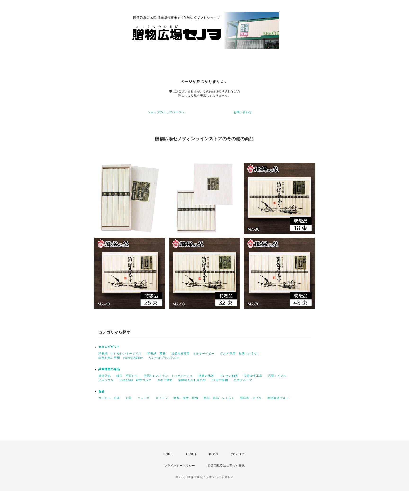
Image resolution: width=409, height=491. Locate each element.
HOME (168, 454)
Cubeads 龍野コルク (135, 380)
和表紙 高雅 (156, 353)
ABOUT (191, 454)
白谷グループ (243, 380)
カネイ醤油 (165, 380)
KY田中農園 (220, 380)
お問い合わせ (243, 112)
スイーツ (162, 398)
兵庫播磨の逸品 (109, 369)
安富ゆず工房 (253, 375)
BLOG (213, 454)
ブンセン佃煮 (229, 375)
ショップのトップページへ (166, 112)
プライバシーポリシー (179, 465)
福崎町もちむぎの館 (192, 380)
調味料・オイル (251, 398)
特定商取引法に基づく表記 (226, 465)
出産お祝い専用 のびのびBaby (120, 357)
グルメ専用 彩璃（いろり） (240, 353)
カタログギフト (109, 347)
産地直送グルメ (278, 398)
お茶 (129, 398)
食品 (101, 391)
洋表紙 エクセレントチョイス (120, 353)
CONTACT (238, 454)
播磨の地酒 (206, 375)
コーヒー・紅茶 (109, 398)
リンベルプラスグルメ (164, 357)
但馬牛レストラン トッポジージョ (168, 375)
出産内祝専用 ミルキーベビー (192, 353)
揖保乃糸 (104, 375)
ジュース (144, 398)
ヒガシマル (106, 380)
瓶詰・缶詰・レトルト (219, 398)
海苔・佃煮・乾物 (185, 398)
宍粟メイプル (277, 375)
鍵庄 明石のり (127, 375)
